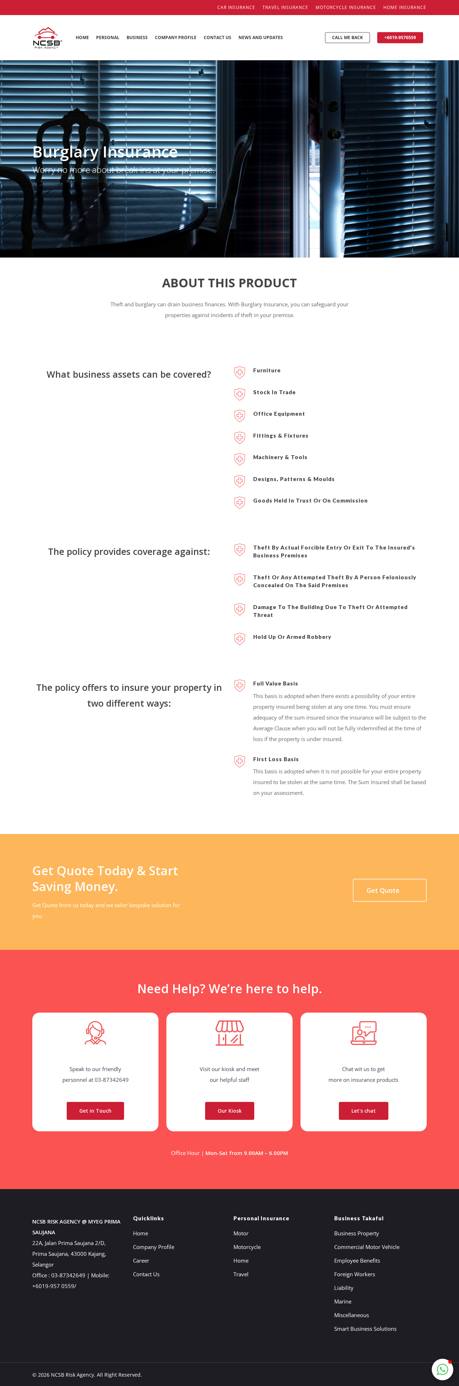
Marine (342, 1301)
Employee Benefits (357, 1260)
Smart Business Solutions (365, 1328)
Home (140, 1233)
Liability (344, 1287)
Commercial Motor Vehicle (366, 1246)
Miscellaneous (351, 1315)
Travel (241, 1274)
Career (141, 1260)
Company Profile (153, 1246)
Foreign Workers (354, 1274)
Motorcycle (247, 1246)
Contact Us (146, 1274)
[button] (442, 1369)
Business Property (356, 1233)
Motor (241, 1233)
